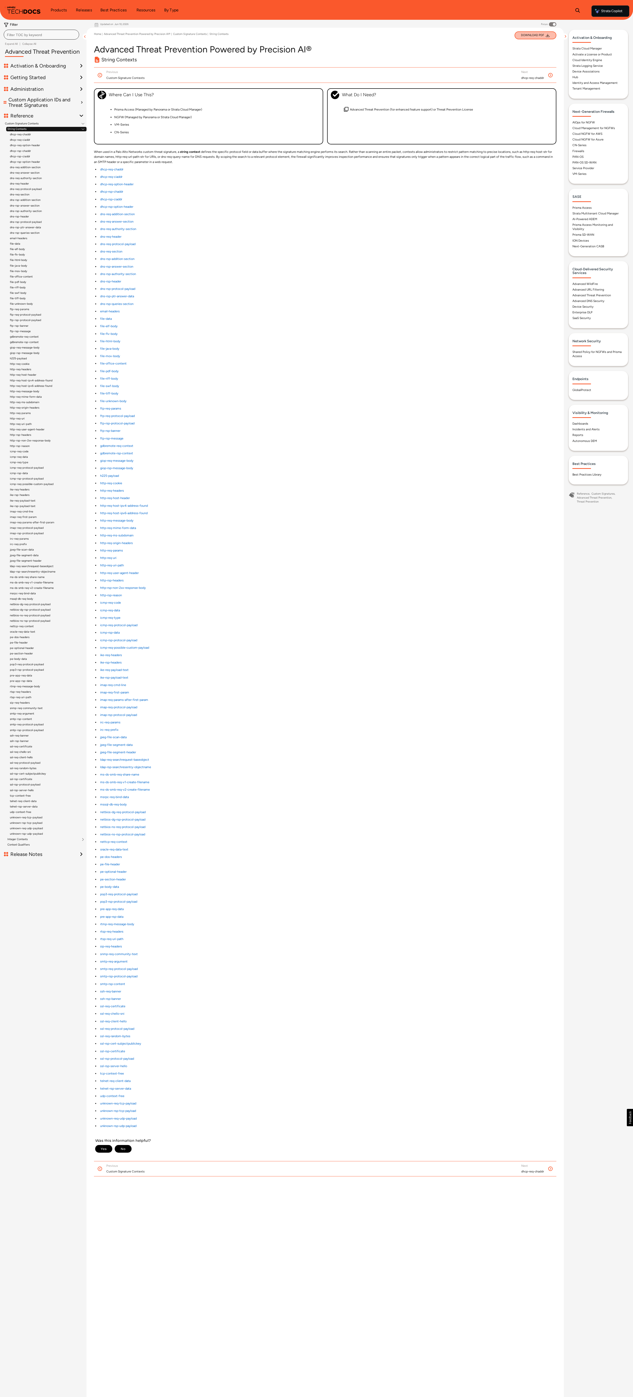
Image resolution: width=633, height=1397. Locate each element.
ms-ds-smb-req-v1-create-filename (31, 582)
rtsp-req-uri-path (20, 697)
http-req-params (20, 413)
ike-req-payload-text (22, 500)
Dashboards (580, 423)
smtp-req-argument (22, 713)
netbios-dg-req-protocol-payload (30, 604)
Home (97, 34)
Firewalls (578, 151)
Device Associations (586, 71)
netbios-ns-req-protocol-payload (30, 615)
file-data (15, 243)
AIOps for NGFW (583, 122)
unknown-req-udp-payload (26, 828)
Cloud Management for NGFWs (593, 128)
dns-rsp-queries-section (25, 232)
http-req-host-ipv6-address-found (31, 386)
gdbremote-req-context (24, 336)
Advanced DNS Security (588, 301)
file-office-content (21, 276)
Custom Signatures (603, 493)
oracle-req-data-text (22, 631)
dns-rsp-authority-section (26, 211)
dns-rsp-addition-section (25, 200)
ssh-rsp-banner (19, 741)
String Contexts (16, 129)
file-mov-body (18, 271)
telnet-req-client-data (23, 801)
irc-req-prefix (18, 544)
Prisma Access (582, 207)
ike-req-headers (19, 489)
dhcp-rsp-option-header (25, 161)
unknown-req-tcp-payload (26, 817)
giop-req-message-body (25, 347)
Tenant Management (586, 88)
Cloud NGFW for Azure (588, 139)
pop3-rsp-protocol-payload (27, 669)
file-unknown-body (21, 303)
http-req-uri (17, 418)
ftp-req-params (19, 309)
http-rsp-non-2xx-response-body (30, 440)
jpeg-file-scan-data (22, 549)
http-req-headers (20, 369)
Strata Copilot (611, 11)
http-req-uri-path (21, 424)
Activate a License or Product (592, 54)
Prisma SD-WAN (583, 234)
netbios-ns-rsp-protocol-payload (30, 620)
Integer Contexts (17, 839)
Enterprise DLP (582, 312)
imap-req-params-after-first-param (32, 522)
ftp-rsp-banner (19, 325)
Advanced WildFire (585, 284)
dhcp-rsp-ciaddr (20, 156)
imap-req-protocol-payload (27, 527)
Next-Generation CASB (588, 246)
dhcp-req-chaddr (20, 134)
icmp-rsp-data (19, 473)
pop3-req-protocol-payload (27, 664)
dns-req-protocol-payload (26, 189)
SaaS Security (581, 318)
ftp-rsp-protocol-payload (25, 320)
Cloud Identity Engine (587, 60)
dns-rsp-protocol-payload (26, 222)
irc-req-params (19, 538)
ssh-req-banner (19, 735)
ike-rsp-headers (19, 495)
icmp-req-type (19, 462)
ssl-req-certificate (21, 746)
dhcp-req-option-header (25, 145)
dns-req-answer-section (25, 172)
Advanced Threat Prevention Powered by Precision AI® (137, 34)
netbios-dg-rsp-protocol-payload (30, 609)
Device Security (582, 306)
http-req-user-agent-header (27, 429)
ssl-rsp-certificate (21, 779)
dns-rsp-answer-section (25, 205)
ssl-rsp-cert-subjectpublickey (28, 773)
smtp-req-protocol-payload (27, 724)
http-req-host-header (23, 374)
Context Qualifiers (18, 844)
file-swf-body (18, 293)
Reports (577, 435)
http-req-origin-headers (24, 407)
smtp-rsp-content (21, 719)
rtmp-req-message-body (25, 686)
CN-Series (579, 145)
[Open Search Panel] (577, 11)
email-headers (18, 238)
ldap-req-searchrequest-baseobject (31, 566)
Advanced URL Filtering (588, 289)
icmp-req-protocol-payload (27, 467)
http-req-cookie (19, 364)
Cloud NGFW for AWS (587, 134)
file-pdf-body (18, 282)
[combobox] (41, 35)
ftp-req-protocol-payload (25, 314)
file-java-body (18, 265)
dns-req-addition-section (25, 167)
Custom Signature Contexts (22, 123)
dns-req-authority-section (26, 178)
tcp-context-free (20, 795)
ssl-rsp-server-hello (22, 790)
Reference (583, 493)
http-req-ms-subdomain (24, 402)
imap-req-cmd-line (21, 511)
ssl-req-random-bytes (23, 768)
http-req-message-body (24, 391)
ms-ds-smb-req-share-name (27, 577)
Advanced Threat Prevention (591, 295)
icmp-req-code (19, 451)
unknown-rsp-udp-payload (26, 833)
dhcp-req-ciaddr (20, 139)
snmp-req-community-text (26, 708)
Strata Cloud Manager (587, 48)
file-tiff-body (18, 298)
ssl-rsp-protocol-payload (25, 784)
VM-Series (579, 174)
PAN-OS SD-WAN (584, 162)
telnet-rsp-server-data (24, 806)
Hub (575, 77)
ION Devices (580, 240)
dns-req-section (19, 194)
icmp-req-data (19, 456)
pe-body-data (18, 659)
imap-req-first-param (23, 517)
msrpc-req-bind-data (23, 593)
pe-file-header (19, 642)
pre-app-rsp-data (21, 681)
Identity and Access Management (595, 83)
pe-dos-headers (19, 637)
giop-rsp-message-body (25, 353)
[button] (630, 1117)
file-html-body (18, 260)
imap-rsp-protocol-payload (27, 533)
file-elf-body (17, 249)
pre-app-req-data (21, 675)
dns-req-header (19, 183)
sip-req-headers (20, 702)
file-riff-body (18, 287)
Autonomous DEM (584, 441)
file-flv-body (17, 254)
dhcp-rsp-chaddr (20, 151)
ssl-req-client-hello (21, 757)
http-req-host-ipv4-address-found (31, 380)
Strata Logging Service (587, 66)
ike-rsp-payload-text (22, 506)
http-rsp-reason (20, 446)
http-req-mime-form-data (26, 396)
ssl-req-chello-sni (20, 752)
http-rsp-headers (20, 434)
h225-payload (18, 358)
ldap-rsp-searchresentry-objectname (32, 571)
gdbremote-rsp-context (24, 342)
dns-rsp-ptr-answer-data (25, 227)
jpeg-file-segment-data (24, 555)
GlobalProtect (581, 390)
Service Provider (583, 168)
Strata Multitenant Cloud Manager (595, 213)
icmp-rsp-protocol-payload (27, 478)
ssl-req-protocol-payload (25, 762)
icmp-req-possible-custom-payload (31, 484)
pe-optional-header (22, 648)
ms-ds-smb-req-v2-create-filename (32, 588)
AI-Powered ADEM (584, 219)
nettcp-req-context (22, 626)
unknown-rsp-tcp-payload (26, 822)
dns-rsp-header (19, 216)
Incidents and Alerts (586, 429)
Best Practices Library (586, 474)
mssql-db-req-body (21, 598)
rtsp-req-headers (20, 691)
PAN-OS (578, 157)
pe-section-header (21, 653)
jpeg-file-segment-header (26, 560)
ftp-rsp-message (20, 331)
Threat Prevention (588, 501)
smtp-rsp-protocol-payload (27, 730)
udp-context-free (20, 812)
